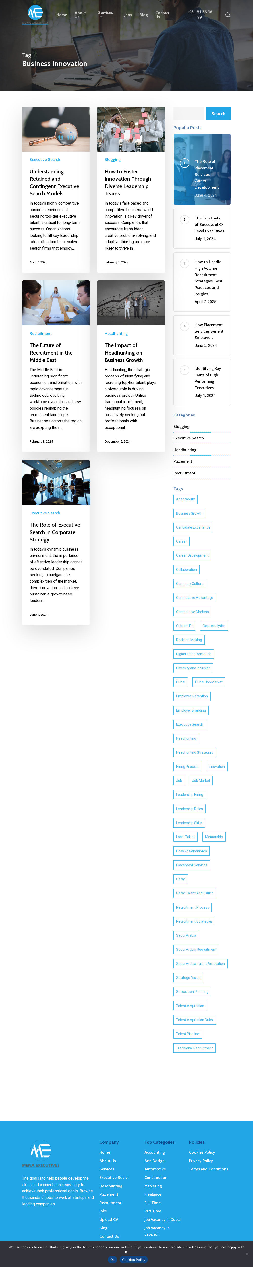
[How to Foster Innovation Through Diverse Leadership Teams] (131, 190)
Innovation (217, 767)
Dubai (180, 682)
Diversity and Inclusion (193, 668)
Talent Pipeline (187, 1034)
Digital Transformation (193, 654)
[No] (246, 1253)
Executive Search (45, 159)
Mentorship (214, 837)
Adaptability (185, 499)
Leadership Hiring (189, 795)
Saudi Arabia (186, 935)
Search (218, 113)
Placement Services (191, 865)
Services (106, 1169)
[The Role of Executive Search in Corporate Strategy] (56, 542)
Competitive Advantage (194, 598)
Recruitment (41, 333)
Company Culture (189, 584)
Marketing (153, 1186)
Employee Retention (192, 696)
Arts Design (154, 1160)
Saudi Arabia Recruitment (196, 949)
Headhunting (116, 333)
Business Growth (189, 513)
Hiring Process (187, 767)
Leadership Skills (189, 823)
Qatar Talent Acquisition (195, 893)
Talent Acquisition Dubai (195, 1020)
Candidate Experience (193, 527)
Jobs (103, 1211)
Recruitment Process (192, 907)
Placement (182, 461)
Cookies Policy (202, 1152)
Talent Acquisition (190, 1006)
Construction (155, 1177)
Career (181, 541)
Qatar (180, 879)
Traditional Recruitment (194, 1048)
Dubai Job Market (209, 682)
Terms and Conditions (208, 1169)
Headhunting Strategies (194, 752)
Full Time (152, 1202)
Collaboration (186, 570)
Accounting (154, 1152)
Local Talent (185, 837)
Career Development (192, 555)
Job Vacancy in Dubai (162, 1219)
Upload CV (108, 1219)
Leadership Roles (189, 809)
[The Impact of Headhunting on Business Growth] (131, 366)
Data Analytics (214, 626)
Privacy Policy (201, 1160)
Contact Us (109, 1236)
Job (179, 781)
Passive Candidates (191, 851)
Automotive (155, 1169)
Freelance (152, 1194)
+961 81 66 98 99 (199, 15)
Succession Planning (192, 992)
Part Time (152, 1211)
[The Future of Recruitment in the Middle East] (56, 366)
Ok (112, 1260)
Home (104, 1152)
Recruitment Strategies (194, 921)
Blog (103, 1228)
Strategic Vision (188, 978)
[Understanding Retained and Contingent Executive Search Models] (56, 190)
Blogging (113, 159)
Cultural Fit (184, 626)
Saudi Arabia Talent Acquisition (200, 964)
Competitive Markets (192, 612)
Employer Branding (191, 710)
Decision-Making (189, 640)
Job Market (201, 781)
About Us (107, 1160)
